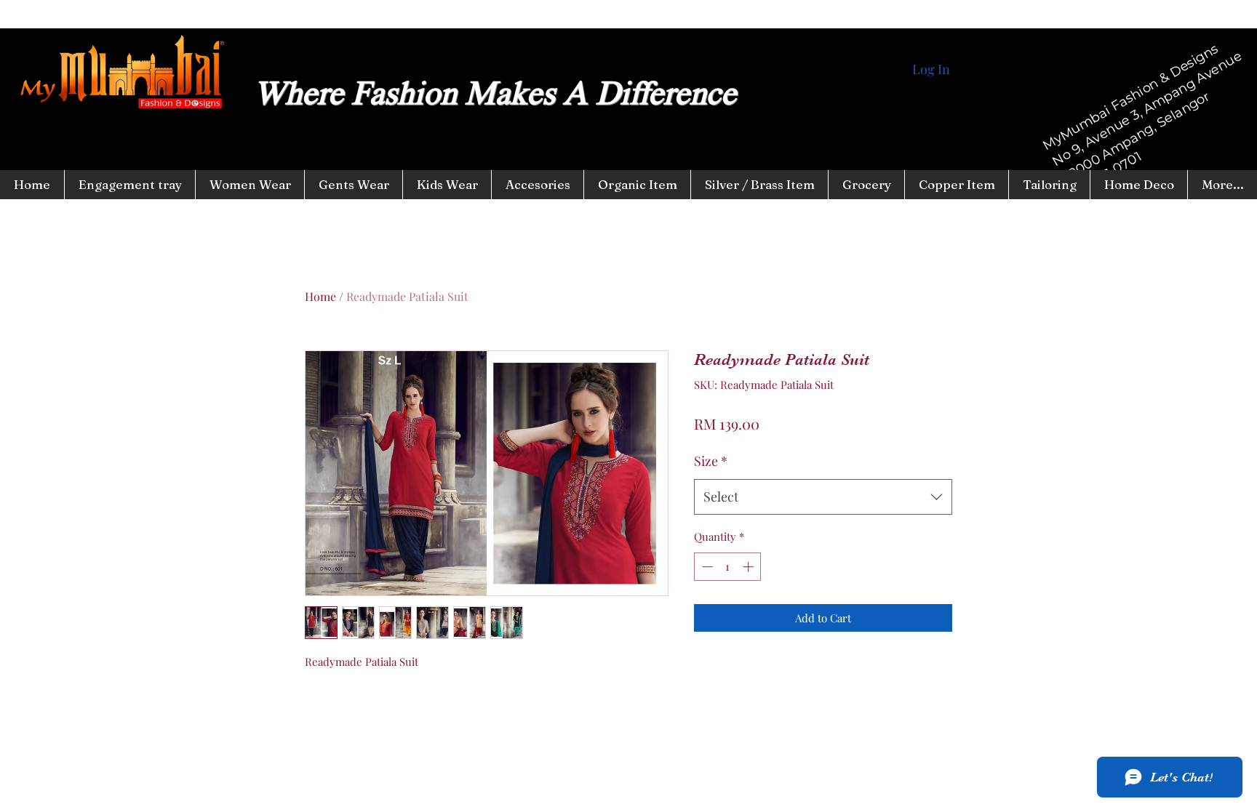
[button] (446, 184)
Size (710, 461)
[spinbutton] (728, 566)
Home (320, 296)
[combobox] (823, 497)
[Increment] (749, 566)
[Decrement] (706, 566)
